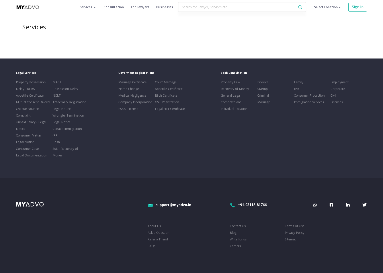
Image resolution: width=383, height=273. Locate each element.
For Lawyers (140, 7)
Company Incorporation (135, 102)
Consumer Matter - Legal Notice (29, 138)
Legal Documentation (31, 155)
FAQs (151, 246)
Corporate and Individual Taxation (234, 105)
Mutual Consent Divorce (33, 102)
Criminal (263, 95)
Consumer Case (27, 148)
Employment (339, 82)
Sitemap (291, 239)
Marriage (263, 102)
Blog (233, 232)
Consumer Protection (309, 95)
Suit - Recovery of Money (65, 151)
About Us (154, 226)
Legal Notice (62, 109)
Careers (235, 246)
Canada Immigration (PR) (67, 132)
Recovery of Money (235, 89)
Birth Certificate (166, 95)
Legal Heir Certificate (170, 109)
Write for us (238, 239)
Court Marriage (166, 82)
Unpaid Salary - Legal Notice (31, 125)
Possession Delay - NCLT (66, 92)
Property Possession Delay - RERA (31, 85)
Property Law (230, 82)
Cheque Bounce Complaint (27, 112)
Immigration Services (309, 102)
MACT (57, 82)
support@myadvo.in (173, 204)
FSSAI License (128, 109)
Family (298, 82)
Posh (56, 142)
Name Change (128, 89)
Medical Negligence (132, 95)
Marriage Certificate (132, 82)
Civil (333, 95)
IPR (296, 89)
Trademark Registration (69, 102)
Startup (262, 89)
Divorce (262, 82)
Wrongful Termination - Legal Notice (69, 118)
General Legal (230, 95)
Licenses (336, 102)
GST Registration (167, 102)
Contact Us (238, 226)
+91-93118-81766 (252, 204)
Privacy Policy (294, 232)
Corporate (337, 89)
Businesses (164, 7)
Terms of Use (295, 226)
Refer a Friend (158, 239)
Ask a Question (158, 232)
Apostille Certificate (30, 95)
